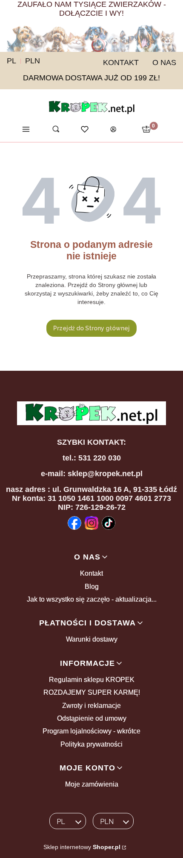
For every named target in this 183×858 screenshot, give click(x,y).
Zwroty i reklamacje (91, 705)
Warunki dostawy (91, 639)
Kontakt (91, 573)
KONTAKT (121, 62)
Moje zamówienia (91, 784)
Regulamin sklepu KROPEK (91, 679)
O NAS (164, 62)
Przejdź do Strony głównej (91, 328)
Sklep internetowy (81, 847)
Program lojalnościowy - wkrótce (91, 731)
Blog (92, 586)
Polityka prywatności (91, 744)
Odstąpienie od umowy (91, 718)
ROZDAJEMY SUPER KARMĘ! (91, 692)
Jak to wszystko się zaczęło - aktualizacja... (92, 599)
